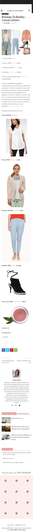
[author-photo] (16, 377)
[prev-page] (3, 444)
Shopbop (12, 72)
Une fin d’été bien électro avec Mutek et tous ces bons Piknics (20, 428)
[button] (29, 10)
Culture (3, 422)
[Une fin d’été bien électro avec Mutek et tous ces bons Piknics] (6, 429)
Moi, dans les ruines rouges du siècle (13, 462)
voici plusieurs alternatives (15, 106)
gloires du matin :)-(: (17, 418)
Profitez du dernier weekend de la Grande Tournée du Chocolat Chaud (21, 437)
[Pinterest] (11, 350)
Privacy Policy (10, 525)
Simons (16, 210)
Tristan (13, 160)
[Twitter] (7, 350)
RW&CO (15, 115)
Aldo (13, 265)
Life (3, 439)
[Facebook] (3, 350)
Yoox (13, 63)
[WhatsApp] (15, 350)
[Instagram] (12, 406)
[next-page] (6, 444)
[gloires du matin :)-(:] (6, 420)
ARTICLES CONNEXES (9, 413)
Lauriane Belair (7, 23)
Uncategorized (5, 13)
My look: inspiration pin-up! (24, 361)
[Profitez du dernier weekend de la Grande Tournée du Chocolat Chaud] (6, 437)
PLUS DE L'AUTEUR (23, 413)
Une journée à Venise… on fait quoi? (8, 361)
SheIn (15, 67)
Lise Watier (17, 301)
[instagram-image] (5, 480)
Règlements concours (20, 525)
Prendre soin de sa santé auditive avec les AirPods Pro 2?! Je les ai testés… (17, 453)
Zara (14, 58)
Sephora (23, 76)
